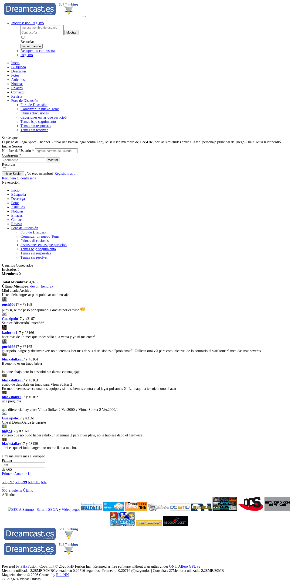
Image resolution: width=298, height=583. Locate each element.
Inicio (15, 63)
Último (28, 490)
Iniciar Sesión (31, 46)
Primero (8, 474)
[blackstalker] (149, 355)
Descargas (18, 71)
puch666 (8, 304)
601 (37, 482)
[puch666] (149, 299)
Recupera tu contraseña (37, 51)
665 (4, 490)
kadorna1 (9, 333)
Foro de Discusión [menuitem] (33, 105)
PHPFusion (28, 566)
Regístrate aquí (65, 173)
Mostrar (71, 32)
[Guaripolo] (149, 314)
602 (44, 482)
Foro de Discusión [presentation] (24, 101)
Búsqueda (18, 67)
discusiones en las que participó (43, 117)
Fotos (15, 75)
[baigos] (149, 427)
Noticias (17, 84)
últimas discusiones (34, 113)
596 (4, 482)
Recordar (27, 42)
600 (31, 482)
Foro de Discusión (24, 228)
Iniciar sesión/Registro (27, 23)
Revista (16, 96)
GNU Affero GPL (182, 566)
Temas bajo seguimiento (38, 121)
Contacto (17, 92)
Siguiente (15, 490)
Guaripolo (10, 319)
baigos (7, 431)
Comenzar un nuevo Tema (39, 109)
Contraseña (11, 155)
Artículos (18, 80)
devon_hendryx (41, 286)
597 (11, 482)
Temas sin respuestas (35, 126)
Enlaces (17, 88)
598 (17, 482)
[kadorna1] (149, 328)
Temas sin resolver (34, 130)
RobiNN (62, 575)
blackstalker (11, 359)
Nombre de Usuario (18, 151)
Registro (26, 55)
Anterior (20, 474)
